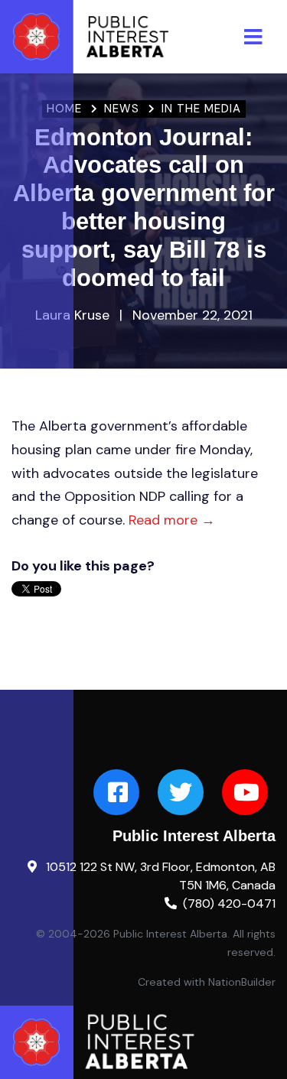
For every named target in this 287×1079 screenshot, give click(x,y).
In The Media (201, 108)
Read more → (172, 520)
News (121, 108)
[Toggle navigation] (253, 37)
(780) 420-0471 (229, 903)
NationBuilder (242, 982)
